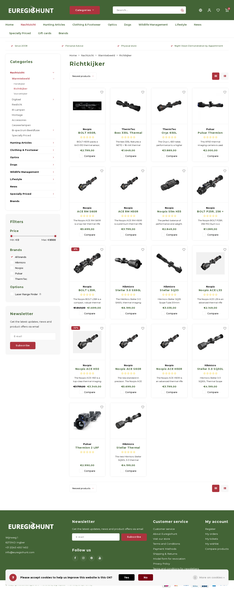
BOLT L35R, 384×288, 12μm (87, 290)
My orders (211, 533)
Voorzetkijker (20, 93)
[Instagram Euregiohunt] (83, 558)
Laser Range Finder (28, 294)
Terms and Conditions (166, 543)
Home (9, 24)
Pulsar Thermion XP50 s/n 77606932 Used (210, 133)
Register (210, 528)
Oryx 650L (169, 132)
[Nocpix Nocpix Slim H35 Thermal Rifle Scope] (169, 185)
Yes (126, 577)
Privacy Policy (161, 563)
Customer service (164, 528)
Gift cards (44, 33)
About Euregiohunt (165, 533)
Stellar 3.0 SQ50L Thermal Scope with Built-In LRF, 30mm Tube (210, 369)
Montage (17, 115)
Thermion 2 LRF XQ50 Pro (87, 448)
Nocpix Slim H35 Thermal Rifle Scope (169, 212)
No (146, 577)
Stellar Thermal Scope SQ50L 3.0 (128, 448)
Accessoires (19, 120)
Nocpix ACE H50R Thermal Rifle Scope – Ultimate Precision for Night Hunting (169, 369)
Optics (112, 24)
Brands (63, 33)
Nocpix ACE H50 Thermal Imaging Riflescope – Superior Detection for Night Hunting (87, 369)
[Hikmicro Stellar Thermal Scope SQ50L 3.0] (128, 421)
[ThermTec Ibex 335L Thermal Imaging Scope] (128, 106)
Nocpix (19, 268)
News (197, 24)
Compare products (217, 548)
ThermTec (21, 279)
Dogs (127, 24)
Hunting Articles (54, 24)
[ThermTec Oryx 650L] (169, 106)
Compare (89, 156)
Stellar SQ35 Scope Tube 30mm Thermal (169, 290)
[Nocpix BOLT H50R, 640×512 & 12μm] (87, 106)
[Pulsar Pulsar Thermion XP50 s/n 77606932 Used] (210, 106)
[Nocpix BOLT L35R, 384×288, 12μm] (87, 263)
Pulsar (18, 273)
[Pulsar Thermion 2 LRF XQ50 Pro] (87, 421)
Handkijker (19, 83)
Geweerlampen (21, 125)
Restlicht (17, 104)
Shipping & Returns (165, 553)
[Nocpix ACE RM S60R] (87, 185)
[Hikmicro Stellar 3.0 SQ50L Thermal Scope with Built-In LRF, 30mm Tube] (210, 342)
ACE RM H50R (128, 211)
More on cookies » (212, 577)
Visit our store (161, 538)
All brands (20, 257)
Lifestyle (181, 24)
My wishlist (212, 543)
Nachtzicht (28, 24)
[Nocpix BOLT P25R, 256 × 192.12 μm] (210, 185)
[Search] (182, 10)
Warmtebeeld (21, 78)
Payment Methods (164, 548)
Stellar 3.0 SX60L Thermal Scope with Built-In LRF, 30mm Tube (128, 290)
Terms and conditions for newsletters (176, 568)
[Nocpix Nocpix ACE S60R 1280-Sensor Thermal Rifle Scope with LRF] (128, 342)
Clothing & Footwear (86, 24)
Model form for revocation (169, 558)
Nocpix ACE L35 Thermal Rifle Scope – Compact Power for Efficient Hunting (210, 290)
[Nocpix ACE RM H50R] (128, 185)
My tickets (211, 538)
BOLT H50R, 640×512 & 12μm (87, 133)
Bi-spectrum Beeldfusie (26, 130)
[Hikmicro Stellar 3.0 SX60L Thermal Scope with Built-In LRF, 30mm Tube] (128, 263)
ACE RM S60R (87, 211)
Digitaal (16, 99)
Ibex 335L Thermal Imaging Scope (128, 133)
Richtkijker (20, 88)
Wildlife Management (153, 24)
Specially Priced (20, 33)
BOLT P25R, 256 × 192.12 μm (210, 212)
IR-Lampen (18, 109)
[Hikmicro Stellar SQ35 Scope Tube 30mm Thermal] (169, 263)
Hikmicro (20, 262)
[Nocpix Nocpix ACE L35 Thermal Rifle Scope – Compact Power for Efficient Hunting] (210, 263)
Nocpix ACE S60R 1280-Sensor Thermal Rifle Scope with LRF (128, 369)
